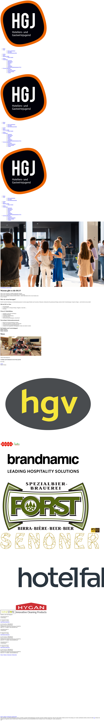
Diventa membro (11, 71)
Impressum (9, 654)
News (4, 55)
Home (4, 48)
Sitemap (5, 654)
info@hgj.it (4, 622)
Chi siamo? (10, 69)
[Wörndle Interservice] (10, 446)
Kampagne (10, 60)
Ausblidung (10, 66)
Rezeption (10, 62)
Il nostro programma (11, 70)
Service (9, 65)
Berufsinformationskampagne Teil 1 (14, 67)
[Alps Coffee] (95, 532)
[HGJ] (23, 46)
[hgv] (47, 441)
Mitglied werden (6, 56)
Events (4, 54)
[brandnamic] (43, 479)
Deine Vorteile (10, 57)
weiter (1, 363)
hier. (94, 717)
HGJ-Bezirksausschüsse (12, 53)
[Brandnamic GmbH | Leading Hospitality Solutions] (48, 715)
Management (10, 61)
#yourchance (5, 59)
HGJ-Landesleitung (11, 50)
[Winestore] (8, 613)
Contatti (9, 72)
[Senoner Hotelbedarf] (49, 548)
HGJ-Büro (10, 51)
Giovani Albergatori (6, 68)
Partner (4, 58)
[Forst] (45, 532)
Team (4, 49)
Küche (9, 63)
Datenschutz (14, 654)
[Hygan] (31, 613)
